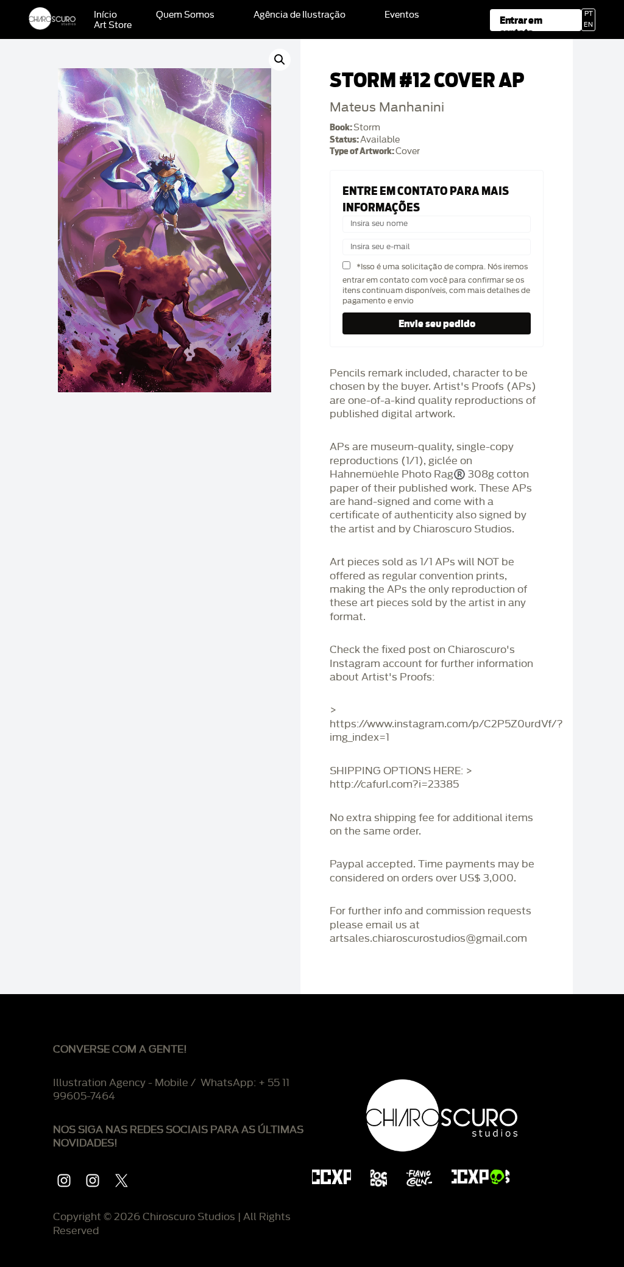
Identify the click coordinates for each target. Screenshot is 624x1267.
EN (588, 25)
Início (105, 15)
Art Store (113, 25)
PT (588, 14)
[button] (280, 60)
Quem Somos (185, 15)
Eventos (402, 15)
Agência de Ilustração (300, 15)
